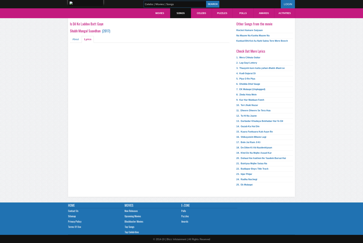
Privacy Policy (74, 221)
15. (254, 131)
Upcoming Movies (133, 216)
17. (248, 142)
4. (246, 73)
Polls (243, 13)
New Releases (131, 211)
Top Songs (129, 227)
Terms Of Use (74, 227)
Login (288, 4)
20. (261, 158)
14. (247, 126)
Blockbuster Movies (134, 221)
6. (248, 84)
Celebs (201, 13)
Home (71, 205)
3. (260, 68)
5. (245, 78)
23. (244, 174)
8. (246, 94)
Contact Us (73, 211)
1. (248, 57)
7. (250, 89)
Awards (264, 13)
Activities (284, 13)
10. (247, 105)
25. (244, 184)
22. (252, 168)
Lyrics (87, 39)
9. (250, 100)
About (75, 39)
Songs (181, 13)
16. (251, 137)
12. (246, 115)
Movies (159, 13)
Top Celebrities (132, 232)
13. (259, 121)
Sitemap (72, 216)
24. (246, 179)
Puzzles (222, 13)
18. (254, 147)
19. (254, 153)
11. (253, 110)
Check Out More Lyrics (250, 51)
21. (251, 163)
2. (246, 63)
